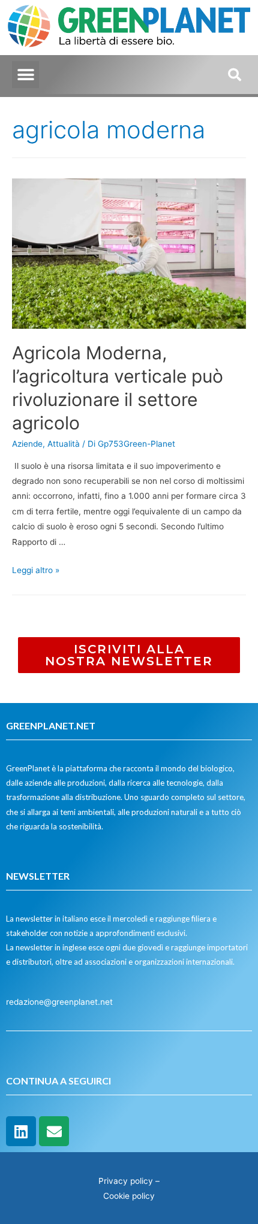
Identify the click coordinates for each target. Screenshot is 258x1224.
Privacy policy (125, 1181)
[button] (25, 74)
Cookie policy (129, 1196)
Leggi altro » (35, 570)
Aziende (27, 444)
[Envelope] (54, 1131)
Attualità (63, 444)
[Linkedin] (21, 1131)
